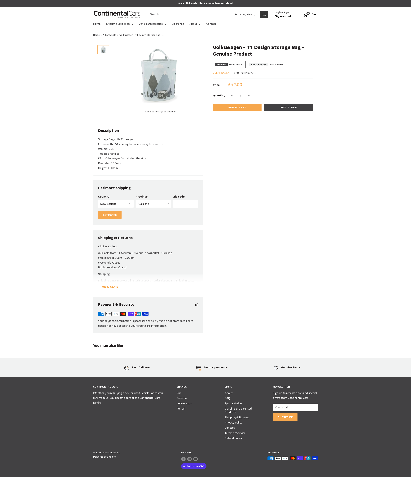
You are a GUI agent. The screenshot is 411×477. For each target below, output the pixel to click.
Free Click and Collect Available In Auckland (205, 3)
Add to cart (237, 107)
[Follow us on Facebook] (183, 458)
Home (97, 23)
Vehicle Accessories (151, 23)
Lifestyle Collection (118, 23)
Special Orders (234, 403)
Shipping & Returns (237, 417)
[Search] (264, 14)
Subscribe (285, 417)
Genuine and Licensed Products (238, 410)
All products (109, 35)
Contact (211, 23)
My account (283, 16)
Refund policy (233, 438)
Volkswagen (221, 72)
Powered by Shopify (104, 456)
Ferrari (181, 408)
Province (142, 196)
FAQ (227, 398)
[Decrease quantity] (231, 95)
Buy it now (288, 107)
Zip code (179, 196)
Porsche (182, 398)
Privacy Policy (233, 422)
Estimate (110, 214)
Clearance (178, 23)
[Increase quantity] (248, 95)
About (193, 23)
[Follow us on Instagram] (189, 458)
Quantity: (219, 95)
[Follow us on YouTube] (195, 458)
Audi (179, 393)
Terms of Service (235, 433)
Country (103, 196)
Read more (235, 64)
